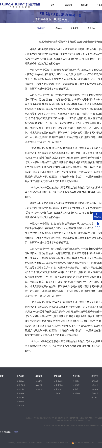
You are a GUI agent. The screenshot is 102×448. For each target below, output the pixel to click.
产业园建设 (58, 381)
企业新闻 (38, 381)
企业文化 (76, 376)
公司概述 (20, 381)
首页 (52, 5)
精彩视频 (38, 389)
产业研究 (57, 389)
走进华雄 (68, 5)
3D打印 (57, 393)
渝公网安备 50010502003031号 (84, 443)
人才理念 (76, 389)
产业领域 (57, 376)
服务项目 (75, 28)
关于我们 (94, 397)
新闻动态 (41, 28)
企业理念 (76, 381)
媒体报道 (38, 385)
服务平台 (94, 376)
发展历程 (20, 397)
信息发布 (91, 28)
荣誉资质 (20, 402)
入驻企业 (58, 28)
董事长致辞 (20, 385)
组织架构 (20, 389)
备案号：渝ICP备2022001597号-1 (57, 443)
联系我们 (20, 405)
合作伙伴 (20, 393)
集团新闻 (84, 5)
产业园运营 (58, 385)
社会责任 (76, 385)
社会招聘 (76, 393)
